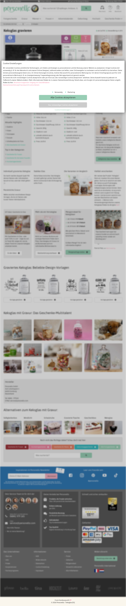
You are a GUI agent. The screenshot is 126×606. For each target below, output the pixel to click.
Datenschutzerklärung (11, 85)
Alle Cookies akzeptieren (63, 97)
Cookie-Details (34, 85)
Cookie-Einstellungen (62, 110)
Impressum (23, 85)
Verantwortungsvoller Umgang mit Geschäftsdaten (31, 82)
